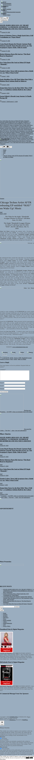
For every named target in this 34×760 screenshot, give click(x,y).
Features (5, 614)
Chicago (16, 358)
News (4, 619)
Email (2, 385)
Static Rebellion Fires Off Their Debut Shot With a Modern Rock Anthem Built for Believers (16, 80)
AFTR (11, 358)
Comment (3, 369)
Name (2, 382)
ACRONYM (5, 358)
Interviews (5, 617)
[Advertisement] (12, 535)
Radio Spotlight (7, 620)
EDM (19, 358)
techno (15, 359)
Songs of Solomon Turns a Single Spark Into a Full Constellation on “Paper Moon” (16, 36)
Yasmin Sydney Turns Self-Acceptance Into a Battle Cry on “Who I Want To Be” (16, 72)
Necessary (4, 738)
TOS (4, 624)
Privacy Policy (6, 626)
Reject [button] (31, 757)
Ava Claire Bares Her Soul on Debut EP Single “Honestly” (18, 604)
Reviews (5, 616)
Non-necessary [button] (3, 747)
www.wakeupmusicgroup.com (20, 347)
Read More (3, 759)
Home (4, 613)
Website (2, 388)
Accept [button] (27, 757)
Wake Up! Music (22, 359)
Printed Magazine (7, 623)
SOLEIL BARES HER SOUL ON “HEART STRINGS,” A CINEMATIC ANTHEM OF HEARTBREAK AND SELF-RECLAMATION (15, 27)
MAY (11, 359)
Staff (1, 212)
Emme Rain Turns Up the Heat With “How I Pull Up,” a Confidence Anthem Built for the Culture (16, 88)
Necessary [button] (2, 736)
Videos (5, 622)
